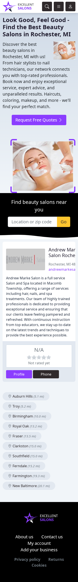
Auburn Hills (28, 396)
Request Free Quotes (36, 120)
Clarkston (26, 446)
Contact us (52, 537)
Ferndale (26, 466)
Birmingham (29, 416)
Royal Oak (27, 426)
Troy (21, 406)
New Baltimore (31, 485)
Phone (46, 374)
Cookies (39, 565)
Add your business (39, 550)
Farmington (28, 475)
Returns (56, 559)
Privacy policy (27, 559)
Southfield (27, 456)
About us (24, 537)
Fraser (24, 436)
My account (39, 543)
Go (64, 222)
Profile (19, 374)
